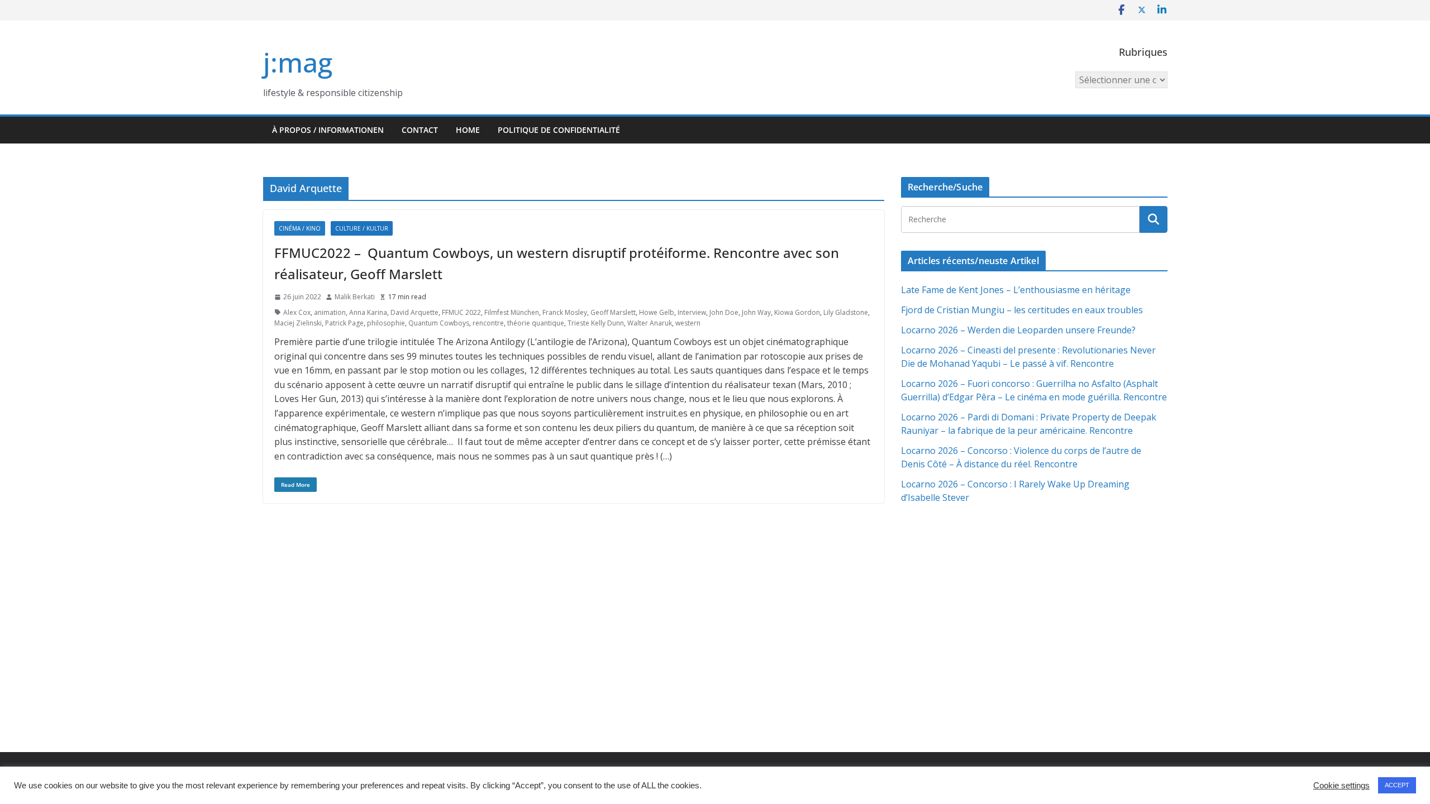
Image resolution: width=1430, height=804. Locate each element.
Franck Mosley (564, 312)
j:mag (297, 62)
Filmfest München (511, 312)
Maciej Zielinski (298, 323)
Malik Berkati (355, 297)
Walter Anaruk (649, 323)
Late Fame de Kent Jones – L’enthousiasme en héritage (1016, 290)
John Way (756, 312)
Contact (420, 130)
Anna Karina (368, 312)
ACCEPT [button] (1397, 785)
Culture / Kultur (361, 228)
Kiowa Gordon (797, 312)
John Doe (723, 312)
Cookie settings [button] (1341, 785)
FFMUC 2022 (461, 312)
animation (330, 312)
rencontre (488, 323)
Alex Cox (297, 312)
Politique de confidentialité (559, 130)
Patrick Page (344, 323)
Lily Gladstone (845, 312)
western (687, 323)
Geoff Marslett (613, 312)
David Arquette (414, 312)
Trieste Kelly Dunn (596, 323)
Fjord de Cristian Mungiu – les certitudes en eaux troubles (1022, 310)
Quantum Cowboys (438, 323)
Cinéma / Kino (300, 228)
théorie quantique (535, 323)
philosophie (386, 323)
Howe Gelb (656, 312)
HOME (468, 130)
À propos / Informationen (328, 130)
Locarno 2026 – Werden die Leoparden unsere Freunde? (1018, 330)
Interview (692, 312)
